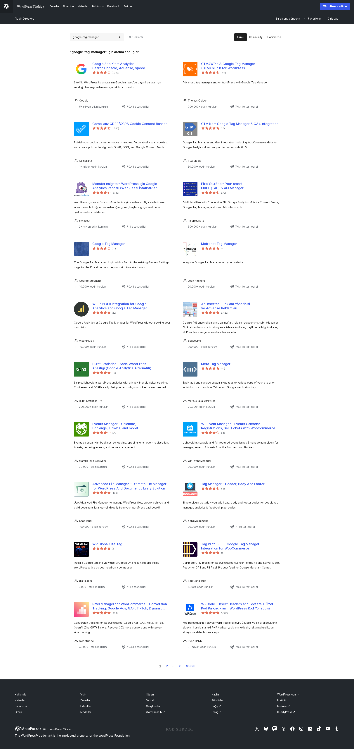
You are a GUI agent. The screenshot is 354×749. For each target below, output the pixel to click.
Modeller (85, 712)
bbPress (284, 706)
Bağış (216, 706)
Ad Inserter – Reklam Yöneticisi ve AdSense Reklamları (225, 306)
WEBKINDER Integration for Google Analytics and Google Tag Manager (119, 306)
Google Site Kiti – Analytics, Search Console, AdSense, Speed (118, 66)
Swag (217, 712)
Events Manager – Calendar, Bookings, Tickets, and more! (115, 426)
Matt (281, 700)
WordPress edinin (335, 6)
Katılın (215, 694)
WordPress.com (288, 694)
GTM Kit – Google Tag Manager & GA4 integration (239, 124)
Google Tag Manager (108, 244)
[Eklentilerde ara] (120, 37)
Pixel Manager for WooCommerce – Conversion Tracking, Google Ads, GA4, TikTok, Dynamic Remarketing (129, 606)
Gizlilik (18, 712)
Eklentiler (86, 706)
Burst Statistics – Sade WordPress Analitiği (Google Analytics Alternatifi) (121, 366)
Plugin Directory (24, 18)
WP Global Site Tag (107, 544)
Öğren (150, 694)
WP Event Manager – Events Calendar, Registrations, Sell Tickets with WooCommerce (238, 426)
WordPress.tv (156, 712)
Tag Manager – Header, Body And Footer (233, 484)
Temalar (85, 700)
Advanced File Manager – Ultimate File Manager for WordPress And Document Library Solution (129, 486)
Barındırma (21, 706)
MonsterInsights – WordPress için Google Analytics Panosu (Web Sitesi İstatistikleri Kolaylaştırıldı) (124, 186)
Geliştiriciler (153, 706)
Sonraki (190, 666)
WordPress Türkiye (60, 729)
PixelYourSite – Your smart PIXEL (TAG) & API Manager (222, 186)
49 (180, 666)
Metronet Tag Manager (219, 244)
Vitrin (83, 694)
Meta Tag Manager (215, 364)
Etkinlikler (217, 700)
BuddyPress (286, 712)
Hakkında (20, 694)
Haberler (20, 700)
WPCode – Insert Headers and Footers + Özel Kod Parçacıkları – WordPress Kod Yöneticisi (237, 606)
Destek (150, 700)
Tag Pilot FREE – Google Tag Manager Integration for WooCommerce (230, 546)
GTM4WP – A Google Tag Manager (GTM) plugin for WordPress (228, 66)
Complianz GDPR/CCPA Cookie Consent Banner (129, 124)
